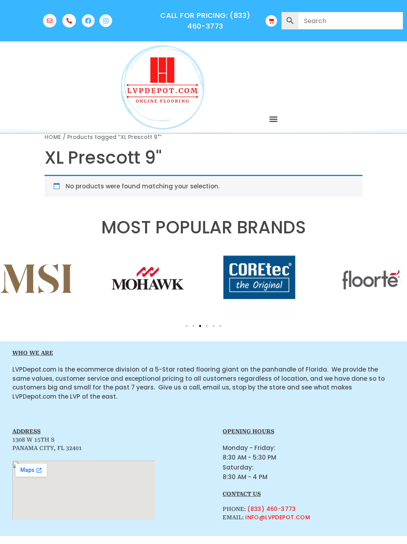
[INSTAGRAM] (105, 20)
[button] (273, 118)
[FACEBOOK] (88, 20)
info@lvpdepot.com (277, 517)
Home (53, 137)
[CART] (271, 21)
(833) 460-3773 (271, 509)
